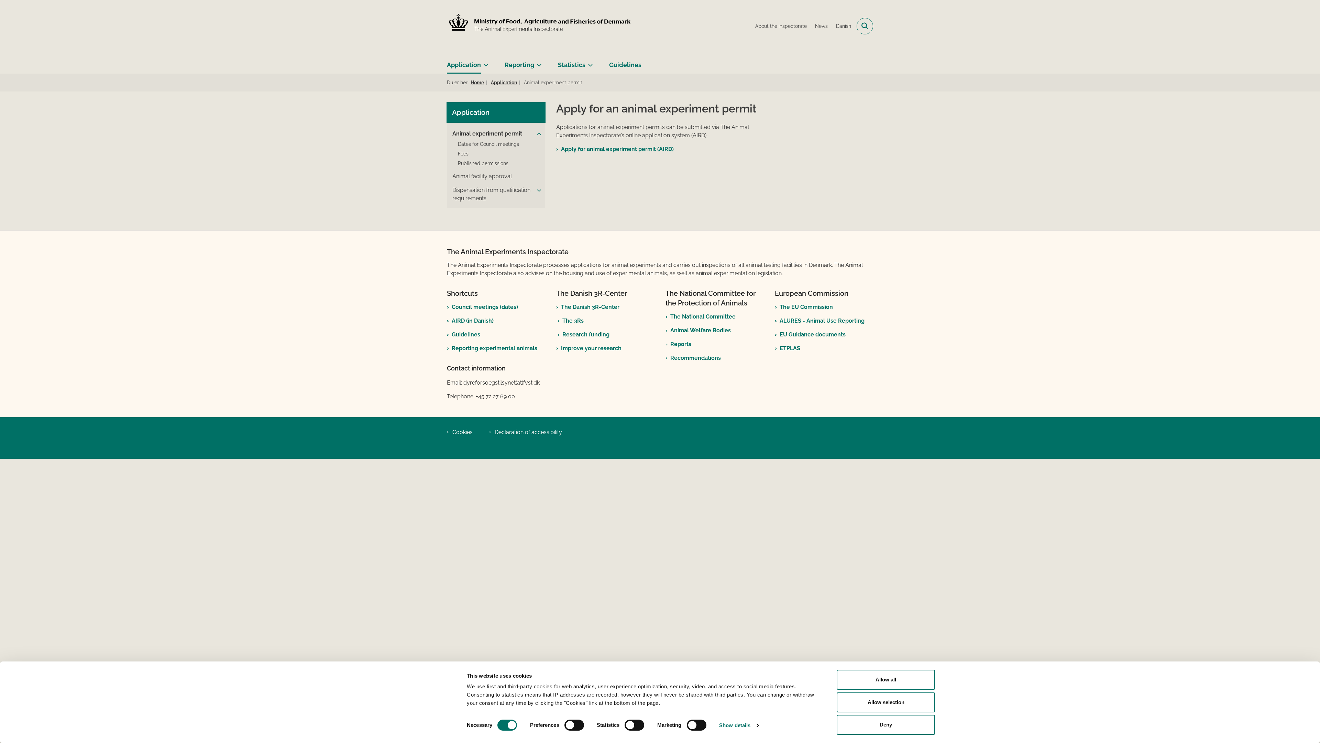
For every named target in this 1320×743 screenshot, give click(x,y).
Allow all (886, 679)
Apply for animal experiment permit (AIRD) (617, 149)
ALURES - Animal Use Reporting (822, 320)
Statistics (571, 64)
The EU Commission (806, 307)
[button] (539, 134)
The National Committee (703, 316)
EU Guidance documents (813, 334)
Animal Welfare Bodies (700, 330)
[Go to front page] (541, 26)
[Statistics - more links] (589, 62)
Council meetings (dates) (485, 307)
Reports (680, 344)
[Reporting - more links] (537, 62)
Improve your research (591, 348)
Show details (734, 725)
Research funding (585, 334)
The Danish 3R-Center (590, 307)
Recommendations (695, 358)
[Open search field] (865, 26)
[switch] (574, 725)
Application (464, 64)
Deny (886, 725)
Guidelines (625, 64)
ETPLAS (790, 348)
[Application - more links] (484, 62)
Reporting (519, 64)
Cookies (462, 432)
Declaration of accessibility (528, 432)
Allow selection (886, 702)
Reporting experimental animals (494, 348)
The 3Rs (573, 320)
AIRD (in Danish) (473, 320)
